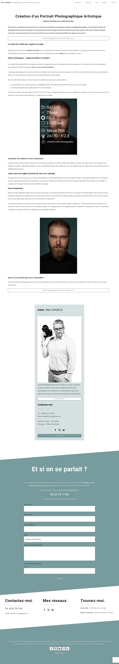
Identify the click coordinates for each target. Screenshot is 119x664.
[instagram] (59, 430)
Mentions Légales (59, 653)
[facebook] (55, 430)
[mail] (63, 648)
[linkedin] (63, 430)
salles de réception (80, 27)
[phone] (67, 648)
